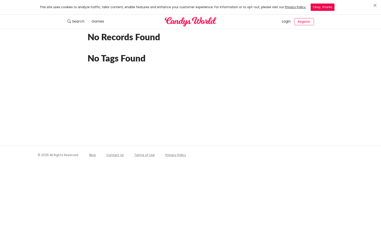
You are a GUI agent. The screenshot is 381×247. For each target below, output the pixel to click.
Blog (92, 155)
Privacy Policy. (295, 7)
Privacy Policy (175, 155)
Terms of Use (144, 155)
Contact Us (115, 155)
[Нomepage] (190, 22)
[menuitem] (77, 22)
